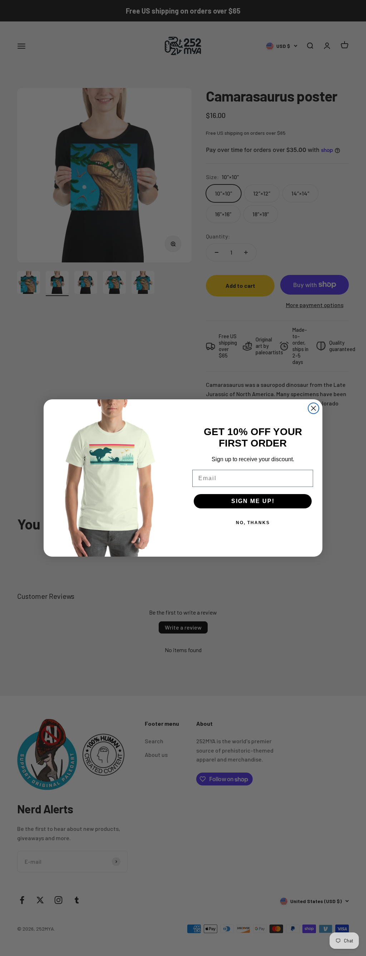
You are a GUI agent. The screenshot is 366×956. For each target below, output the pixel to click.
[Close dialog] (313, 408)
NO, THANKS (253, 522)
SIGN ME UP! (252, 501)
